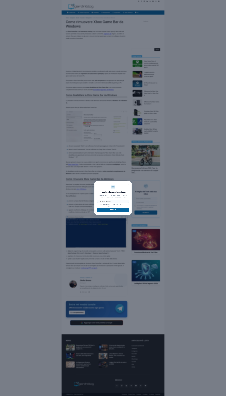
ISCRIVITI (113, 210)
